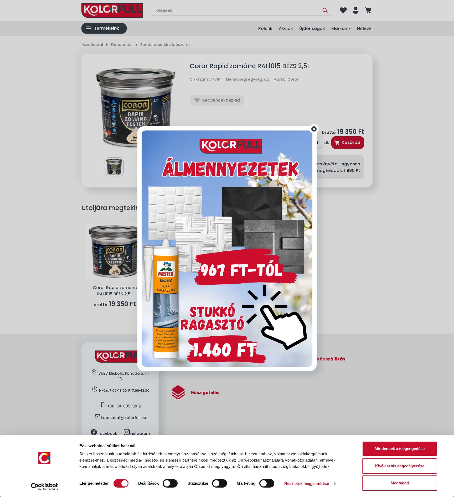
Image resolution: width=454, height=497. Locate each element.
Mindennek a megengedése (400, 448)
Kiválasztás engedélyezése (399, 466)
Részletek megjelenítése (306, 483)
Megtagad (400, 483)
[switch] (170, 483)
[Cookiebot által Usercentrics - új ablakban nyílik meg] (45, 487)
